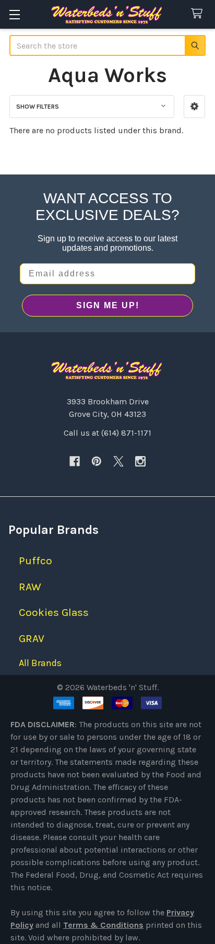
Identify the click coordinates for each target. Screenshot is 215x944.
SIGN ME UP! (107, 305)
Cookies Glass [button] (54, 612)
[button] (194, 106)
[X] (118, 461)
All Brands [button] (40, 663)
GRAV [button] (31, 638)
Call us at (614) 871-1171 (107, 433)
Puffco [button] (35, 560)
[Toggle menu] (14, 14)
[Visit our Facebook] (74, 461)
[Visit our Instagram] (140, 461)
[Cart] (199, 14)
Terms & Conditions (103, 925)
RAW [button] (30, 586)
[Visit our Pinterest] (96, 461)
